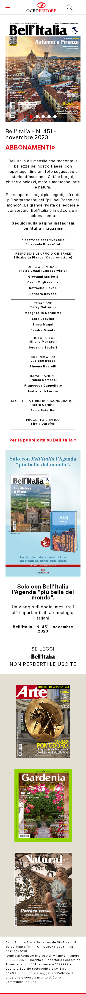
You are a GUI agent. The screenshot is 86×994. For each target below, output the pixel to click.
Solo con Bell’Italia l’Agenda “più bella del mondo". (43, 592)
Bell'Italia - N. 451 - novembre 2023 (43, 629)
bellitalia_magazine (43, 228)
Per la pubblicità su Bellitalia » (43, 440)
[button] (31, 116)
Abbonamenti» (30, 147)
